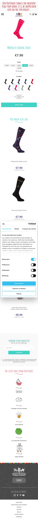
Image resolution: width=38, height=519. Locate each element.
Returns (19, 512)
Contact (19, 480)
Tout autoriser (19, 283)
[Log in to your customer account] (33, 15)
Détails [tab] (17, 229)
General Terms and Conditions (19, 504)
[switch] (33, 264)
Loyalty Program (19, 514)
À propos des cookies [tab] (29, 229)
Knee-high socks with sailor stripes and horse (19, 308)
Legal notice (19, 502)
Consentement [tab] (6, 229)
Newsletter (19, 516)
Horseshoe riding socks (19, 161)
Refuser (19, 294)
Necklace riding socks (19, 210)
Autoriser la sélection (19, 288)
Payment (19, 509)
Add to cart (19, 105)
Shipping (19, 507)
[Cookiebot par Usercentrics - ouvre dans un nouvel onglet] (28, 224)
